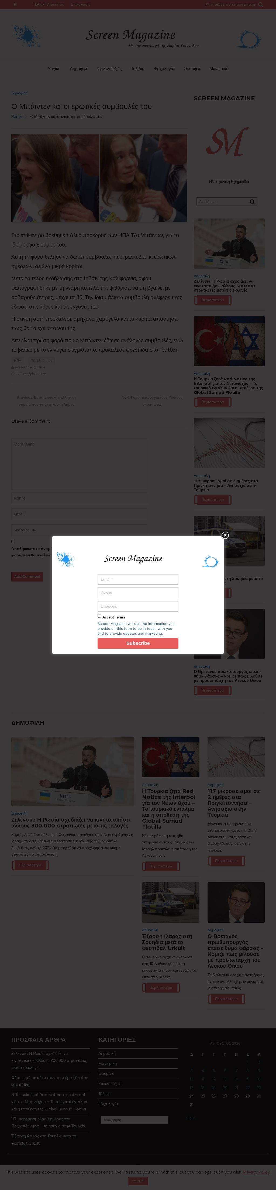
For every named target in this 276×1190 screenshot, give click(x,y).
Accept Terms (113, 617)
